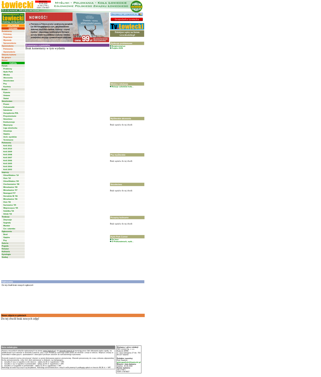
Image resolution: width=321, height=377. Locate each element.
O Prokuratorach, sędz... (122, 241)
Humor (5, 60)
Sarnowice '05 (9, 205)
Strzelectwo (8, 81)
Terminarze (8, 140)
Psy (5, 84)
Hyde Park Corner (119, 237)
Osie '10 (7, 178)
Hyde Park (8, 72)
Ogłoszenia (7, 231)
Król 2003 (7, 169)
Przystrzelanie (9, 116)
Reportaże (7, 37)
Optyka (6, 134)
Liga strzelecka (10, 128)
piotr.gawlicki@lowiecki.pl (129, 362)
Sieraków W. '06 (10, 196)
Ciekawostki (8, 107)
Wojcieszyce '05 (10, 208)
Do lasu (115, 239)
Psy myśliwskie (118, 155)
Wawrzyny (8, 125)
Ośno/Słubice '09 (11, 181)
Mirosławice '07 (10, 190)
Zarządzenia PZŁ (10, 113)
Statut (6, 98)
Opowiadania (8, 46)
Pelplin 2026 (117, 48)
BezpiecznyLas (118, 46)
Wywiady (7, 40)
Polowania (8, 49)
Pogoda (5, 246)
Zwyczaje (7, 220)
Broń (5, 234)
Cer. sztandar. (9, 229)
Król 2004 (7, 166)
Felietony (7, 34)
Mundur (6, 226)
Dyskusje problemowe (121, 43)
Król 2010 (7, 149)
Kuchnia (7, 87)
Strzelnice (7, 119)
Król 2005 (7, 163)
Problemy (7, 69)
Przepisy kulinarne (120, 217)
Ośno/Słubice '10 (11, 175)
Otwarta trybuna (9, 55)
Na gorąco (6, 57)
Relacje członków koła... (122, 87)
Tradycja (5, 217)
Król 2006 (7, 160)
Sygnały (7, 223)
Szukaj (5, 257)
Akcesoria (8, 78)
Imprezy (5, 172)
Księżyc (5, 249)
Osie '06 (7, 202)
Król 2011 (7, 146)
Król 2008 (7, 155)
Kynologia (6, 254)
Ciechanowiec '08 (11, 184)
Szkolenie (7, 110)
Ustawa (6, 95)
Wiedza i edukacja (119, 84)
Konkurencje (9, 122)
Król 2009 (7, 152)
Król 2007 (7, 157)
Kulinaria (6, 251)
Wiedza (6, 75)
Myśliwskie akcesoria (121, 118)
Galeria (5, 243)
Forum (4, 66)
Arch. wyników (10, 137)
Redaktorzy (7, 31)
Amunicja (7, 131)
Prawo (4, 89)
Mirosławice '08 (10, 187)
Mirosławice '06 (10, 199)
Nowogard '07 (9, 193)
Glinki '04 (7, 214)
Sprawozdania (9, 43)
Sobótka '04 (8, 211)
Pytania (6, 92)
